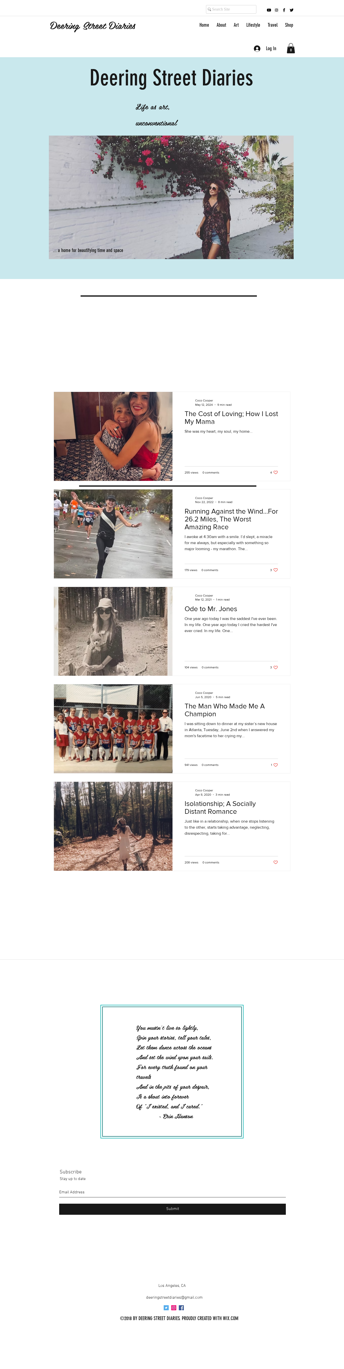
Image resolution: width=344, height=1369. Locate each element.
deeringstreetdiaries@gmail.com (174, 1297)
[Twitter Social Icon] (166, 1307)
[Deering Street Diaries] (276, 10)
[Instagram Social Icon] (173, 1307)
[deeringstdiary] (291, 10)
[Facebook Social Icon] (181, 1307)
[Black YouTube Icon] (268, 10)
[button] (291, 48)
